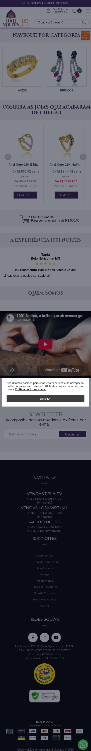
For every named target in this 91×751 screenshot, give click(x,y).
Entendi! (45, 399)
